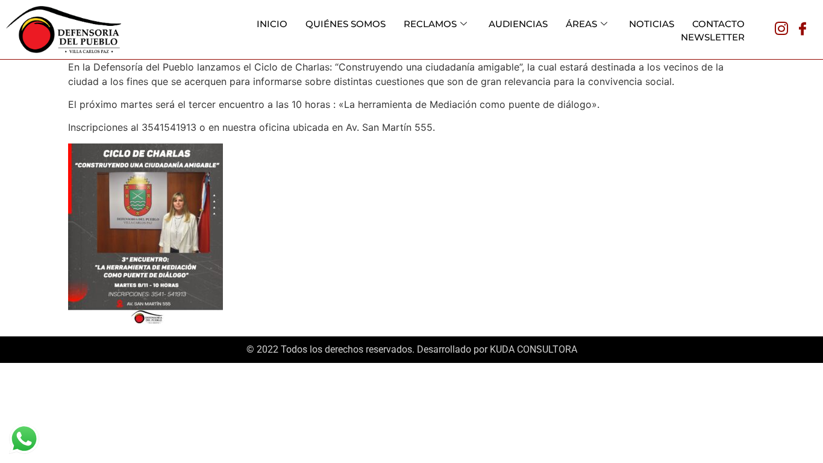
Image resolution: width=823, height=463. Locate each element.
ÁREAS (581, 24)
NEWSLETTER (713, 37)
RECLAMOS (430, 24)
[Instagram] (781, 29)
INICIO (272, 24)
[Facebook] (802, 29)
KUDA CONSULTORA (533, 349)
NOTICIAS (651, 24)
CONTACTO (718, 24)
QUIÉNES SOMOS (345, 24)
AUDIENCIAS (518, 24)
